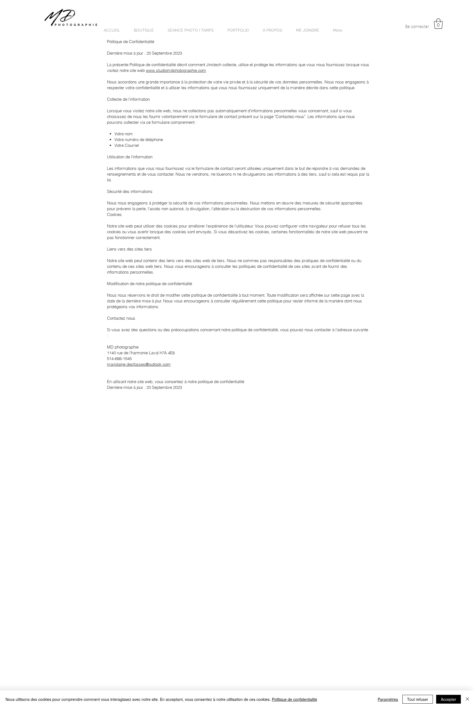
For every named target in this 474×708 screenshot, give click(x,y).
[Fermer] (467, 699)
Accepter (448, 699)
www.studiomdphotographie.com (176, 70)
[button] (438, 23)
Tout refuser (417, 699)
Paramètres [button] (388, 699)
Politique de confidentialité (294, 699)
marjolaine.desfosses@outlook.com (139, 364)
